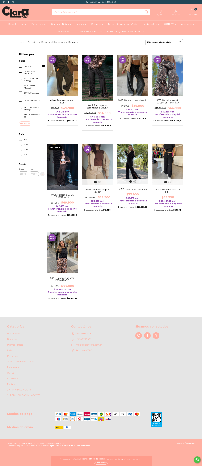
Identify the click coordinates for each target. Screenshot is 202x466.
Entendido (101, 462)
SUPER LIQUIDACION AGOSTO (125, 31)
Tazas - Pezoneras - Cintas (123, 24)
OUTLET (169, 24)
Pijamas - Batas (60, 24)
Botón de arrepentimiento (77, 446)
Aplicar (42, 174)
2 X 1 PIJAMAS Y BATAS (88, 31)
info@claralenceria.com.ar (89, 344)
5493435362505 (83, 333)
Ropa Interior (16, 24)
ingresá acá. (55, 446)
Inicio (21, 42)
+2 (170, 182)
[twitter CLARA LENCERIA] (13, 2)
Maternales (150, 24)
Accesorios (187, 24)
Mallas (80, 24)
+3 (99, 182)
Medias (62, 31)
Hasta (32, 169)
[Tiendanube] (185, 444)
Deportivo (37, 24)
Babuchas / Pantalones (53, 42)
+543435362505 (83, 339)
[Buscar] (146, 12)
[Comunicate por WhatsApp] (197, 459)
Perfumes (97, 24)
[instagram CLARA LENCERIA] (4, 2)
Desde (21, 169)
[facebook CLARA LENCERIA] (9, 2)
